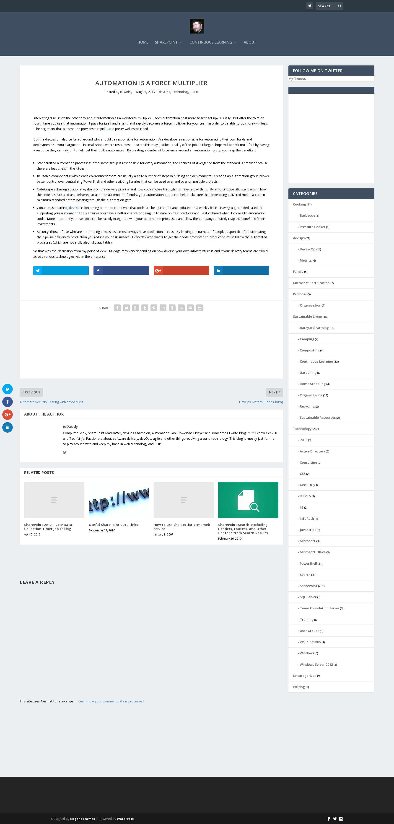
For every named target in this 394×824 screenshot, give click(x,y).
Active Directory (312, 451)
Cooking (299, 204)
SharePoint (166, 42)
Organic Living (311, 395)
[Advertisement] (151, 347)
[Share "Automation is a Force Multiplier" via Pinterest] (153, 307)
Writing (299, 687)
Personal (300, 294)
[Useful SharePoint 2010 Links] (119, 500)
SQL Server (308, 597)
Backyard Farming (314, 327)
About (250, 42)
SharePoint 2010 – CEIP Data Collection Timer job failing (48, 526)
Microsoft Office (313, 552)
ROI (109, 129)
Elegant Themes (82, 819)
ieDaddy (126, 92)
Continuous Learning (210, 42)
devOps (164, 92)
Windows (307, 653)
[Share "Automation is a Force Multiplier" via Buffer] (172, 307)
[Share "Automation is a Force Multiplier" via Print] (199, 307)
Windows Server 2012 (316, 664)
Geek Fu (306, 485)
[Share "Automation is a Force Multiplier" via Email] (190, 307)
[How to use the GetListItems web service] (184, 500)
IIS (301, 507)
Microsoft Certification (311, 283)
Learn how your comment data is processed (111, 701)
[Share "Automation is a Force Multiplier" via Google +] (135, 307)
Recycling (307, 406)
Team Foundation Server (319, 608)
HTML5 (305, 496)
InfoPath (307, 518)
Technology (180, 92)
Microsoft (308, 541)
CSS (303, 473)
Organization (310, 305)
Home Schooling (313, 384)
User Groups (309, 631)
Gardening (308, 372)
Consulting (308, 462)
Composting (309, 350)
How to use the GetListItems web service (182, 526)
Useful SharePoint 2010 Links (113, 524)
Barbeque (307, 215)
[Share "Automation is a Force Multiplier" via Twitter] (126, 307)
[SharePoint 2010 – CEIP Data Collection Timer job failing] (54, 500)
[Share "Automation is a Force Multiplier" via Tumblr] (144, 307)
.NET (303, 440)
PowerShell (308, 563)
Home (142, 42)
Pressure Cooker (312, 227)
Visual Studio (310, 642)
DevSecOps (308, 249)
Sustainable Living (307, 316)
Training (307, 619)
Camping (307, 339)
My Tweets (297, 78)
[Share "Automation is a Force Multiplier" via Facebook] (117, 307)
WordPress (125, 819)
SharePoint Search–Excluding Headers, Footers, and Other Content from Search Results (243, 528)
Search (305, 574)
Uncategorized (304, 675)
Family (298, 271)
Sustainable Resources (318, 417)
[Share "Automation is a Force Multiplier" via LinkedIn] (163, 307)
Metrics (306, 260)
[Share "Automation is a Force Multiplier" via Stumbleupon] (181, 307)
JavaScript (308, 530)
